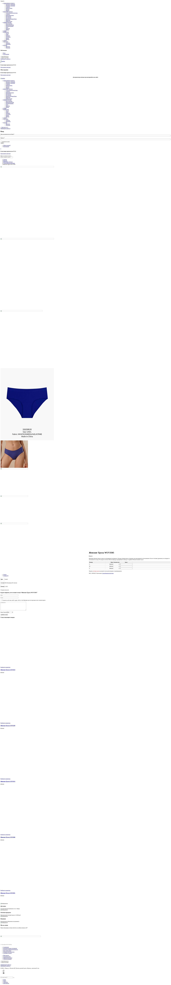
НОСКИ (5, 45)
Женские (8, 46)
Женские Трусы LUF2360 (8, 837)
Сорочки (8, 7)
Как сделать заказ (7, 950)
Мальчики (8, 44)
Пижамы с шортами (10, 5)
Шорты (7, 10)
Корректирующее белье (11, 19)
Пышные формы (9, 26)
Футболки (8, 37)
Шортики (8, 20)
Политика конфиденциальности (10, 949)
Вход (4, 53)
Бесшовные (8, 16)
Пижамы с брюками (10, 4)
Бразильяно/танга (10, 15)
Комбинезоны (9, 8)
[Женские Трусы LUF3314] (37, 665)
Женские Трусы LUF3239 (8, 725)
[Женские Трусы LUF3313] (37, 776)
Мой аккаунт (6, 955)
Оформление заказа (7, 957)
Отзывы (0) (5, 575)
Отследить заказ (7, 956)
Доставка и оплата (7, 953)
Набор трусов (9, 21)
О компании (6, 947)
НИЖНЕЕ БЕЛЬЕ (7, 22)
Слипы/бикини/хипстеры (12, 13)
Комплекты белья (10, 25)
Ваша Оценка (4, 612)
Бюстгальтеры (9, 23)
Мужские (8, 47)
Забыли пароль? (6, 145)
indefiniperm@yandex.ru (6, 964)
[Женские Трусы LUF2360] (19, 832)
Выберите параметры (5, 667)
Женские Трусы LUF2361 (8, 893)
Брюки (7, 38)
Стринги (8, 14)
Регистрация (6, 54)
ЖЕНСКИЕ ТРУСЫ (7, 11)
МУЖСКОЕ (6, 32)
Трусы (7, 33)
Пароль (3, 137)
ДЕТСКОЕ (5, 41)
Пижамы (8, 35)
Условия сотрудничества (8, 952)
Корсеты (8, 28)
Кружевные (8, 17)
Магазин (5, 160)
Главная (5, 159)
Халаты (7, 9)
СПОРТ (5, 40)
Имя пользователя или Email (7, 134)
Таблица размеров (7, 959)
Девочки (8, 43)
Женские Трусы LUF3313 (8, 781)
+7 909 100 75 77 (4, 127)
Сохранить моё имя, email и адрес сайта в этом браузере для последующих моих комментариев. (24, 600)
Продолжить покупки (5, 67)
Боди (7, 27)
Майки (7, 29)
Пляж (7, 34)
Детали (4, 574)
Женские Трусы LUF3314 (8, 670)
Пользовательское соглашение (10, 948)
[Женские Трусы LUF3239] (37, 720)
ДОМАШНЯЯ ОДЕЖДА (9, 3)
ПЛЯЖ (4, 31)
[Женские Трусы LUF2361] (37, 888)
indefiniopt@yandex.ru (5, 58)
